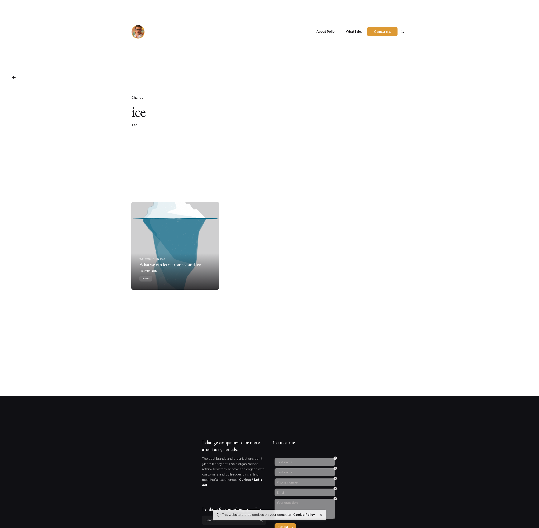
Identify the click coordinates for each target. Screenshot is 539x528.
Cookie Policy (304, 515)
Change (137, 98)
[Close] (321, 514)
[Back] (14, 77)
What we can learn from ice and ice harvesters (170, 267)
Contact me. (382, 31)
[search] (261, 520)
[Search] (403, 32)
